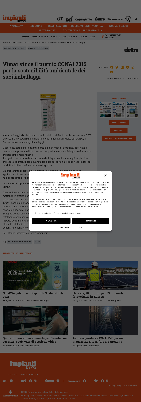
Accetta (51, 220)
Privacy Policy (76, 227)
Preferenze (90, 220)
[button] (105, 175)
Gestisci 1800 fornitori (43, 213)
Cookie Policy (63, 227)
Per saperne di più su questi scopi (67, 213)
